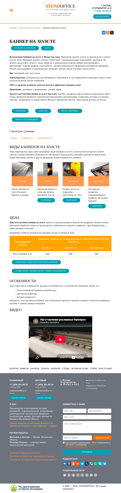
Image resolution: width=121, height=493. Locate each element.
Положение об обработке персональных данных (33, 459)
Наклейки (55, 369)
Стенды (66, 369)
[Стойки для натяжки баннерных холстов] (47, 169)
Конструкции (105, 369)
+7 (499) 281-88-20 (102, 11)
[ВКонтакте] (103, 32)
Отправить (87, 452)
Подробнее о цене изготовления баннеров (36, 262)
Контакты (20, 111)
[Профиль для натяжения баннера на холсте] (98, 169)
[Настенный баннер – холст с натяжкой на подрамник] (73, 169)
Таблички (14, 369)
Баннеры (34, 369)
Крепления (98, 181)
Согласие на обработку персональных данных (32, 456)
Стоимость (27, 138)
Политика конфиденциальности (25, 453)
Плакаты (45, 369)
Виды (14, 138)
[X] (112, 32)
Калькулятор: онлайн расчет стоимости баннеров (40, 271)
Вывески (24, 369)
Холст (47, 48)
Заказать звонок (102, 16)
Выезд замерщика (70, 111)
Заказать (43, 111)
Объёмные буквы (79, 369)
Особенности (44, 138)
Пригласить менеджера (26, 120)
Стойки (47, 181)
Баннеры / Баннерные (25, 48)
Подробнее (46, 200)
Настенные (73, 181)
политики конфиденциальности (80, 445)
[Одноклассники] (107, 32)
